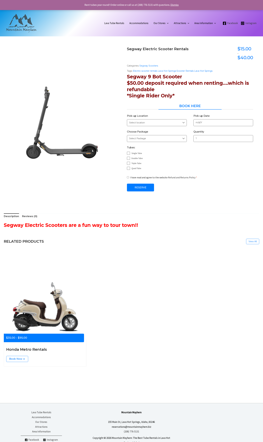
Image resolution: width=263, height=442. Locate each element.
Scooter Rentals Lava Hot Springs (194, 71)
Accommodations (41, 417)
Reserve (140, 187)
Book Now (15, 358)
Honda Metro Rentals (26, 349)
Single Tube (137, 153)
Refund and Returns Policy (181, 177)
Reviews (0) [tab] (29, 216)
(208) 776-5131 (131, 431)
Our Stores (41, 422)
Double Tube (137, 158)
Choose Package (137, 131)
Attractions (41, 426)
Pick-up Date (201, 115)
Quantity (198, 131)
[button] (166, 23)
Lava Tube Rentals (41, 412)
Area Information (41, 431)
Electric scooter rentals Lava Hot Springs (154, 71)
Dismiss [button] (174, 5)
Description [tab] (11, 216)
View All (253, 241)
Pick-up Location (137, 115)
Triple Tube (136, 163)
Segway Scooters (148, 65)
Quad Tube (136, 168)
